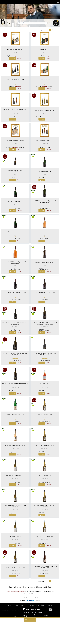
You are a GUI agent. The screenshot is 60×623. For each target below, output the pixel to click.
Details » (19, 58)
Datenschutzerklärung (30, 593)
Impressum (49, 605)
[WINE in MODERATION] (32, 610)
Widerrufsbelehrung (48, 591)
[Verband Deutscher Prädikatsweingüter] (50, 610)
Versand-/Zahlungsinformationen (15, 591)
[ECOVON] (45, 617)
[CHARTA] (25, 617)
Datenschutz (40, 605)
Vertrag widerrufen (28, 605)
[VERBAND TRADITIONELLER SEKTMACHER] (35, 617)
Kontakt (17, 605)
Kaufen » (12, 58)
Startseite (10, 605)
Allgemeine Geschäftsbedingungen (33, 591)
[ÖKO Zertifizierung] (16, 617)
